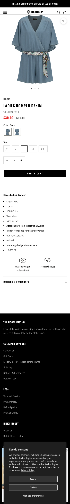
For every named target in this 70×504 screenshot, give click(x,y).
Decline (33, 487)
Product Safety (10, 413)
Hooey (7, 99)
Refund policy (10, 407)
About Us (7, 430)
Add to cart (35, 173)
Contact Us (8, 350)
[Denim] (7, 132)
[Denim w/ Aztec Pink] (17, 132)
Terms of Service (11, 396)
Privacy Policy (27, 470)
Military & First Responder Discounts (21, 361)
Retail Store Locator (13, 436)
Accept (33, 479)
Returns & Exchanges (14, 373)
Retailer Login (10, 378)
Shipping (7, 367)
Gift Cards (8, 356)
